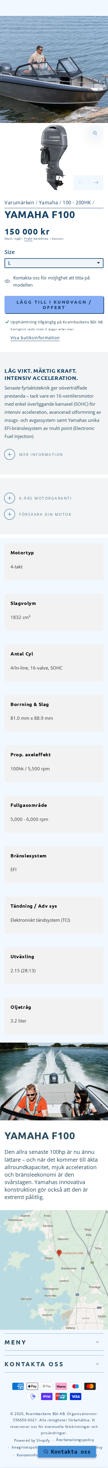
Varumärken (19, 202)
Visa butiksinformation (35, 337)
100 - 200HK (77, 202)
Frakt (28, 238)
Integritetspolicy (26, 1447)
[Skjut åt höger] (96, 182)
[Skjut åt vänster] (81, 182)
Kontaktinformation (34, 1455)
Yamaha (49, 202)
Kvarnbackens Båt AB (45, 1413)
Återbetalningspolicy (75, 1439)
